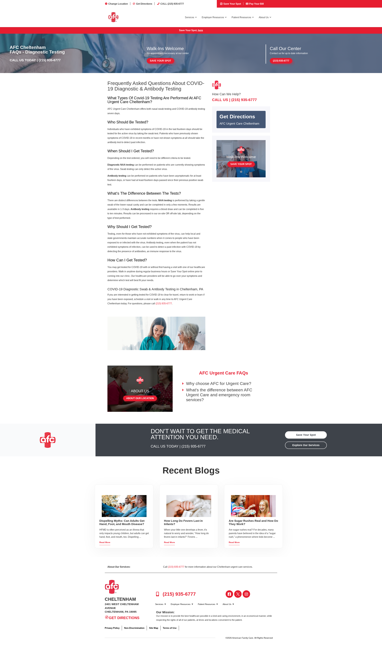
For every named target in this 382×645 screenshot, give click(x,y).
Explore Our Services (305, 445)
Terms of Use (170, 628)
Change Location (118, 4)
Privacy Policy (112, 628)
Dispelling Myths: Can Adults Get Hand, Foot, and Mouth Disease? (121, 522)
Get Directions (144, 4)
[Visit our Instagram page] (246, 594)
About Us (264, 17)
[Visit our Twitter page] (238, 594)
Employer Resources (213, 17)
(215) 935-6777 (50, 60)
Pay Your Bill (256, 4)
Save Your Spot (232, 4)
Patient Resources (241, 17)
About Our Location (140, 398)
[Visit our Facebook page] (229, 594)
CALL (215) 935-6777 (172, 4)
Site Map (153, 628)
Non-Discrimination (134, 628)
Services (189, 17)
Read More (104, 542)
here (200, 30)
